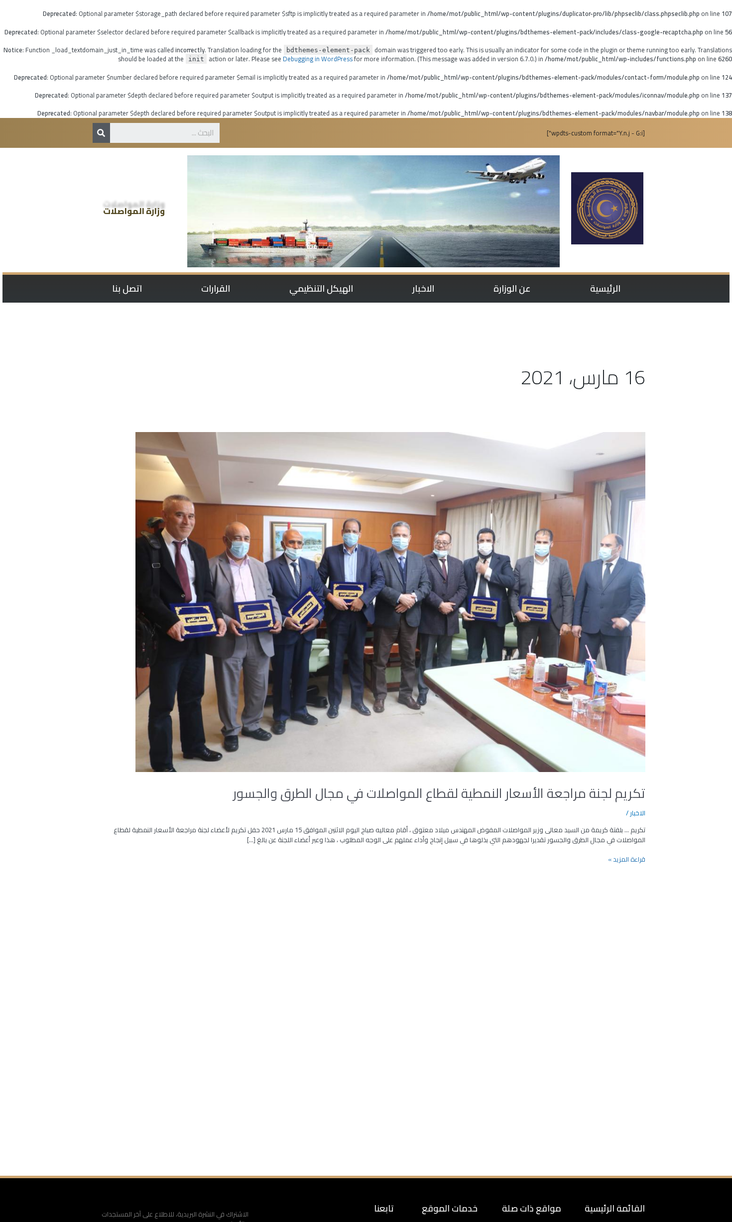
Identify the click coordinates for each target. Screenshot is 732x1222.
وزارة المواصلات (134, 211)
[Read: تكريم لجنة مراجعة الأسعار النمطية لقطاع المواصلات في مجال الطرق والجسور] (390, 601)
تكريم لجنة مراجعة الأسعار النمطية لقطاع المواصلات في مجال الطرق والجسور (439, 793)
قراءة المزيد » (626, 860)
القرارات (215, 288)
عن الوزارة (512, 288)
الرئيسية (605, 288)
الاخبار (423, 288)
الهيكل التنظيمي (321, 288)
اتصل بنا (127, 288)
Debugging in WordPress (318, 59)
